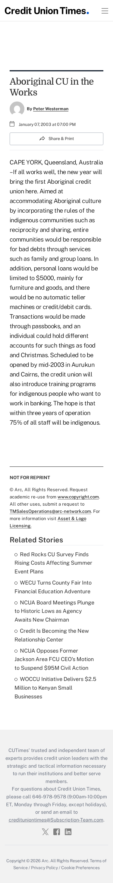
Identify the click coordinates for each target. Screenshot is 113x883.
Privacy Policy (44, 867)
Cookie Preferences (80, 867)
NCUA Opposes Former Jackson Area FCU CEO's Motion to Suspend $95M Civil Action (54, 659)
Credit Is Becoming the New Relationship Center (51, 635)
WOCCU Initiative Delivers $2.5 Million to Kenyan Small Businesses (55, 688)
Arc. (45, 860)
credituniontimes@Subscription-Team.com (56, 820)
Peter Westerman (50, 108)
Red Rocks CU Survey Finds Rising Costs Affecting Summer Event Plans (53, 563)
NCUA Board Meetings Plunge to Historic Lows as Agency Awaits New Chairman (54, 611)
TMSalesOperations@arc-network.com (50, 511)
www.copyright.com (78, 496)
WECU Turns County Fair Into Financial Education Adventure (53, 586)
